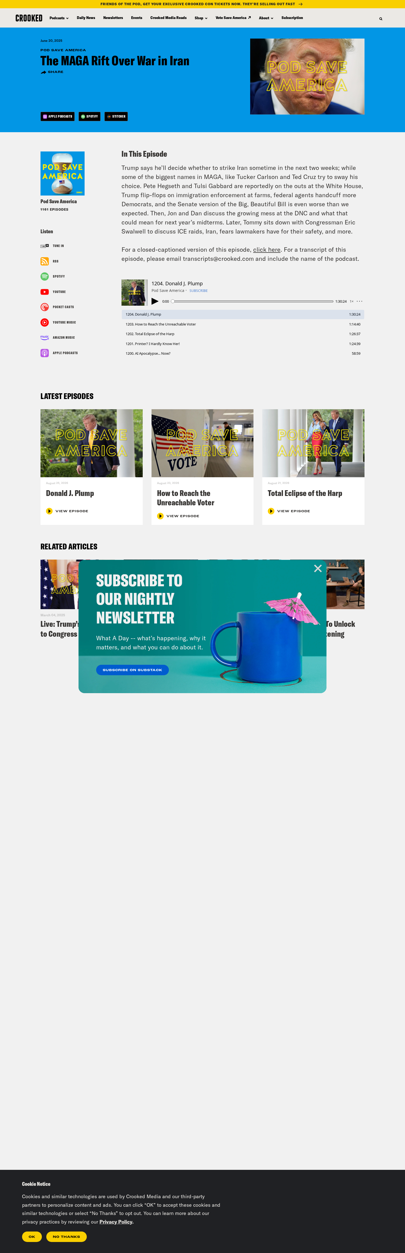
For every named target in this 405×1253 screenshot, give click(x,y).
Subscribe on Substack (132, 670)
